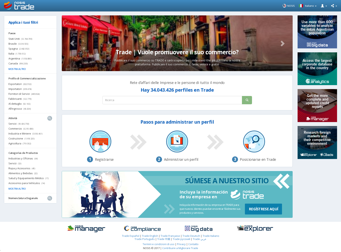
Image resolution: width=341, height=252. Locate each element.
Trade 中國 (163, 239)
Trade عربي (199, 239)
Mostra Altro (17, 69)
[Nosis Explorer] (255, 228)
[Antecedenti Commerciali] (86, 228)
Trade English (150, 236)
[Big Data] (198, 228)
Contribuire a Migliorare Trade (180, 248)
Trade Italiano (211, 236)
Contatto (193, 244)
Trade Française (170, 236)
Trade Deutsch (191, 236)
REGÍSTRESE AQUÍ (263, 209)
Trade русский (181, 239)
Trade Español (130, 236)
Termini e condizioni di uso (158, 244)
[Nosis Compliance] (142, 228)
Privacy (181, 244)
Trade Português (145, 239)
